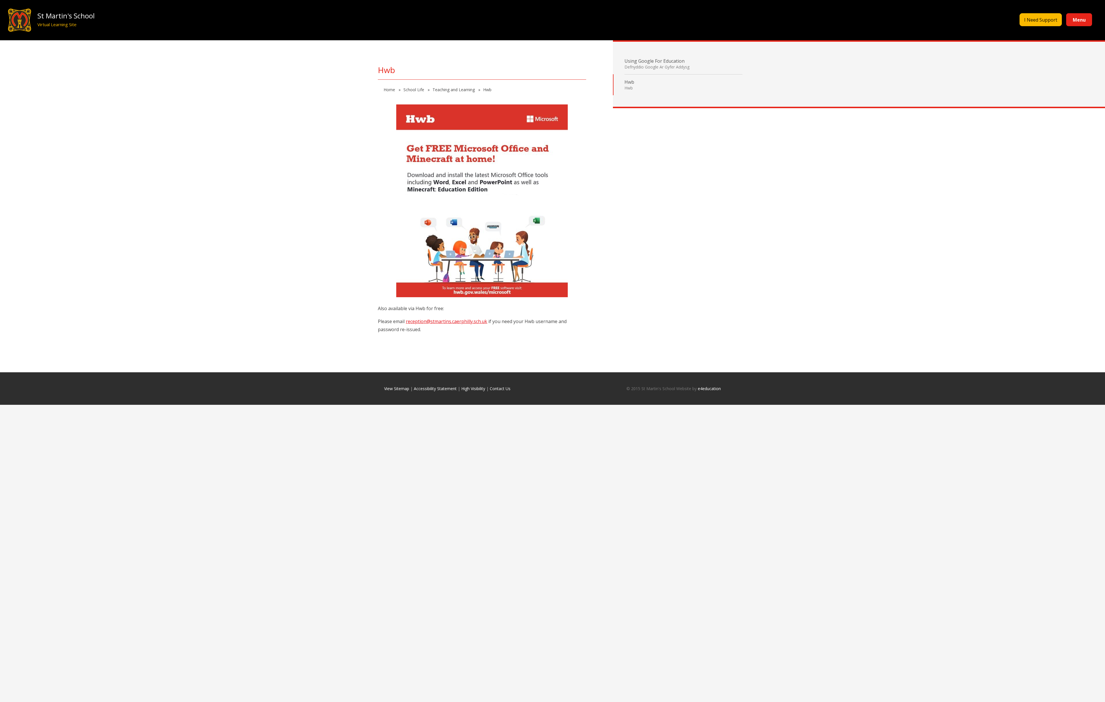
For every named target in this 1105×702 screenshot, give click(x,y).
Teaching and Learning (454, 89)
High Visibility (473, 388)
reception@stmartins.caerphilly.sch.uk (446, 321)
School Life (414, 89)
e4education (709, 388)
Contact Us (500, 388)
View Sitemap (396, 388)
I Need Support (1040, 20)
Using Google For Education (656, 64)
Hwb (487, 89)
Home (390, 89)
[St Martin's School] (19, 20)
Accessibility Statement (435, 388)
